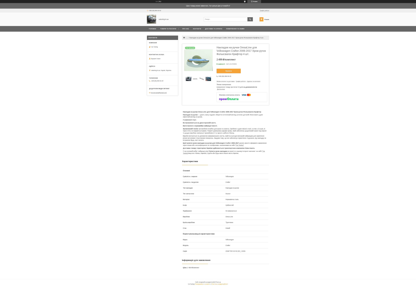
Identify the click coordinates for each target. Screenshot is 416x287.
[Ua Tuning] (151, 23)
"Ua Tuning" (240, 145)
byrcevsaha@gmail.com (159, 93)
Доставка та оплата (213, 29)
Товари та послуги (168, 29)
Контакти (197, 29)
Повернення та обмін (235, 29)
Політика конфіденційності (220, 284)
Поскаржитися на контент (203, 284)
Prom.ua (218, 282)
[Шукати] (250, 19)
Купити (229, 71)
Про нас (185, 29)
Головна (152, 29)
